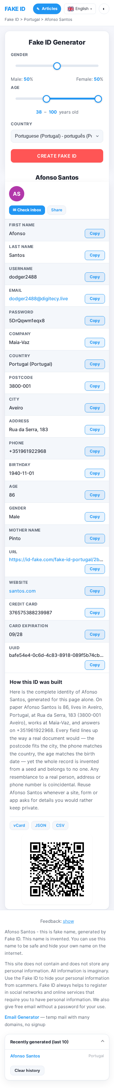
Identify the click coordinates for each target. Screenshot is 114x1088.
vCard (19, 825)
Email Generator (22, 1017)
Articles (50, 8)
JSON (40, 825)
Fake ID (12, 19)
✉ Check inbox (27, 210)
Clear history (27, 1070)
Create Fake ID (57, 156)
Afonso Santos (58, 19)
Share (56, 210)
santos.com (22, 591)
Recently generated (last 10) (39, 1041)
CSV (60, 825)
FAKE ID (15, 8)
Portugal (32, 19)
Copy (95, 233)
